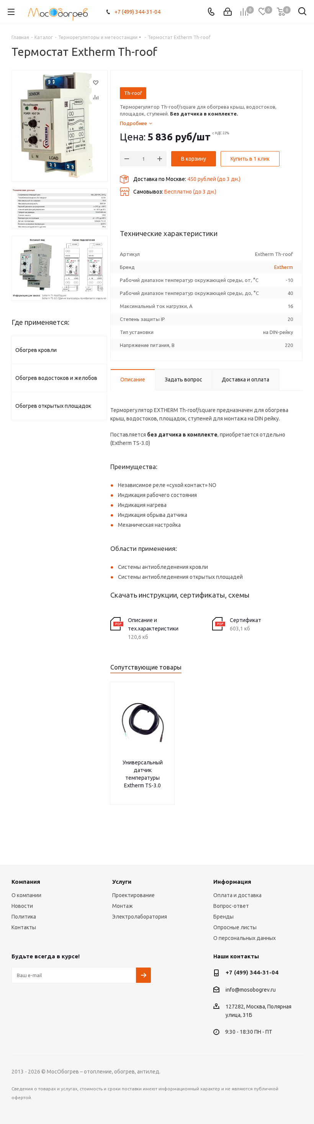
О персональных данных (244, 938)
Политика (23, 917)
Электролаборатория (139, 917)
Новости (22, 906)
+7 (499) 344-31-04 (137, 12)
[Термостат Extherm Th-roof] (59, 126)
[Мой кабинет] (228, 12)
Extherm (283, 267)
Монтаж (122, 906)
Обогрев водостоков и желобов (56, 378)
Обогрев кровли (36, 350)
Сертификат (245, 620)
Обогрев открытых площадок (53, 406)
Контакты (23, 927)
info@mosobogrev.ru (251, 990)
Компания (25, 881)
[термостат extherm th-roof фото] (59, 208)
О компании (26, 895)
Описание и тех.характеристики (153, 624)
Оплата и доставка (237, 895)
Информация (232, 881)
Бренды (223, 917)
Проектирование (133, 895)
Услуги (121, 881)
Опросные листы (235, 927)
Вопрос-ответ (231, 906)
